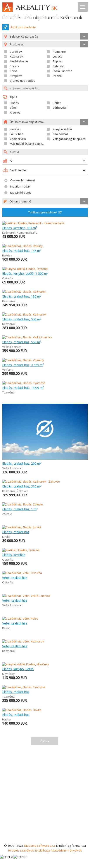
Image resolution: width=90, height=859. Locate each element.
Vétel (13, 108)
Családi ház (60, 134)
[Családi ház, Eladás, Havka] (22, 710)
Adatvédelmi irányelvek (66, 850)
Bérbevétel (60, 108)
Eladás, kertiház (13, 554)
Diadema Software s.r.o (39, 846)
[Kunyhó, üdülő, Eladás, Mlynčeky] (25, 664)
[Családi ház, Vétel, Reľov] (20, 619)
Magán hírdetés (20, 193)
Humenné (59, 52)
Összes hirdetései (22, 180)
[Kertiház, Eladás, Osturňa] (21, 550)
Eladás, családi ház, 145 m (21, 250)
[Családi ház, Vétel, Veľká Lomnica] (26, 596)
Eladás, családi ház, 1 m (20, 509)
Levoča (57, 56)
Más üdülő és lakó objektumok (30, 144)
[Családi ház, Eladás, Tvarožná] (23, 383)
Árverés (15, 112)
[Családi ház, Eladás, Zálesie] (22, 504)
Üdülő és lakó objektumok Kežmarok (42, 17)
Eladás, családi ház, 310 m (21, 486)
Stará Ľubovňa (62, 71)
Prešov (14, 66)
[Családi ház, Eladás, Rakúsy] (22, 246)
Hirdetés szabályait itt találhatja (29, 850)
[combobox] (45, 36)
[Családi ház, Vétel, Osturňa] (22, 573)
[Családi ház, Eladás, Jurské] (21, 527)
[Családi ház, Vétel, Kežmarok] (23, 641)
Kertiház (15, 129)
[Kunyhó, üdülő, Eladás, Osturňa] (25, 269)
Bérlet (57, 103)
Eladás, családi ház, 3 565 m (23, 365)
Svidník (57, 76)
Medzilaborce (19, 61)
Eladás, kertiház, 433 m (19, 228)
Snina (13, 71)
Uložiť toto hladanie (23, 27)
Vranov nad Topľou (22, 81)
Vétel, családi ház (14, 577)
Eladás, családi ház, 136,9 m (23, 387)
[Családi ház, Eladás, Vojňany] (23, 360)
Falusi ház (16, 134)
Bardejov (16, 52)
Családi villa (18, 139)
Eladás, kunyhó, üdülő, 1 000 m (25, 273)
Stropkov (16, 76)
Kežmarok (16, 56)
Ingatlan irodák (20, 186)
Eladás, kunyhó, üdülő (18, 669)
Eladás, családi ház (15, 532)
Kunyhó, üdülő (62, 129)
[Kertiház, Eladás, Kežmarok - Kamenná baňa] (33, 223)
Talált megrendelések (45, 212)
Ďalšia (44, 741)
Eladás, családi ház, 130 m (21, 296)
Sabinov (58, 66)
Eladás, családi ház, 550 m (21, 319)
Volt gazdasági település (69, 139)
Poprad (57, 61)
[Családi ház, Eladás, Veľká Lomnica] (27, 337)
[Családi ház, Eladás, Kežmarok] (24, 292)
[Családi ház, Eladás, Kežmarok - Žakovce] (31, 482)
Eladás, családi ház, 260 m (21, 463)
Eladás (14, 103)
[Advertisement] (45, 796)
